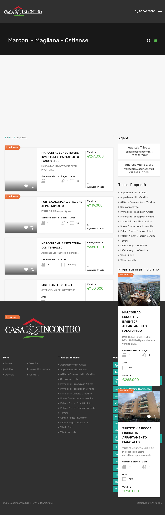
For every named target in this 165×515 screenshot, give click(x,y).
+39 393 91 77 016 (139, 172)
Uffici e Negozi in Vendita (134, 250)
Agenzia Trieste (139, 147)
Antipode (156, 502)
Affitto (9, 369)
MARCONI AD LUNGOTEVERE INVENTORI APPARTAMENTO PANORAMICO (60, 157)
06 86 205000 (147, 11)
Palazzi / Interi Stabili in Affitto (137, 231)
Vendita (33, 363)
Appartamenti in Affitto (133, 192)
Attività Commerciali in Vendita (137, 202)
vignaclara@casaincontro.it (139, 168)
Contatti (34, 375)
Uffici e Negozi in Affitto (133, 245)
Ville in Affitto (127, 255)
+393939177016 (139, 155)
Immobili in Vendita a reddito (136, 221)
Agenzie (9, 375)
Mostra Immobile (21, 182)
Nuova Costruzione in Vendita (136, 226)
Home (8, 363)
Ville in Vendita (128, 260)
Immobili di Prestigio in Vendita (137, 216)
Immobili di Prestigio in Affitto (136, 211)
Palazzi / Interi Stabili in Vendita (137, 236)
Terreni (124, 240)
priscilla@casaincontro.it (139, 151)
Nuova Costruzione (40, 369)
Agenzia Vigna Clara (139, 165)
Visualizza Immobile (139, 299)
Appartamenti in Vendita (134, 197)
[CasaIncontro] (23, 19)
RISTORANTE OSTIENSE (57, 285)
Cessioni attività (129, 207)
